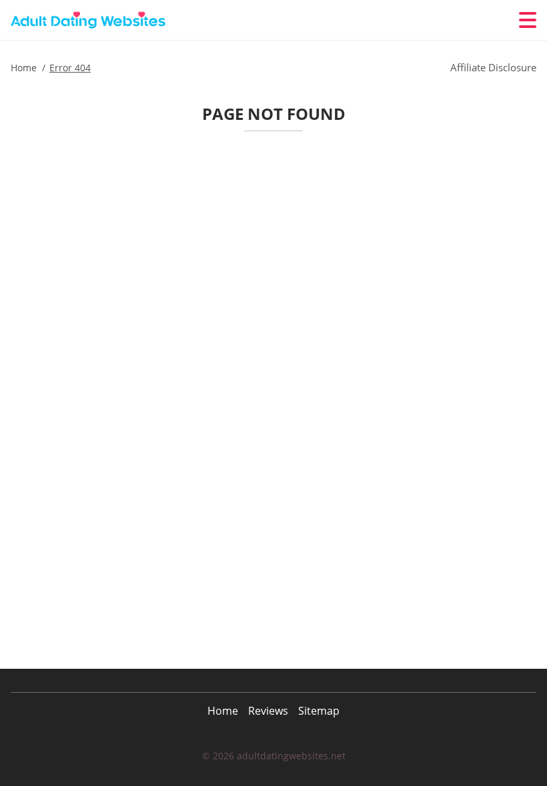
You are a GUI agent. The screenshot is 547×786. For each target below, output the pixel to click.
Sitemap (319, 710)
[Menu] (527, 20)
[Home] (91, 20)
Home (222, 710)
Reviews (268, 710)
